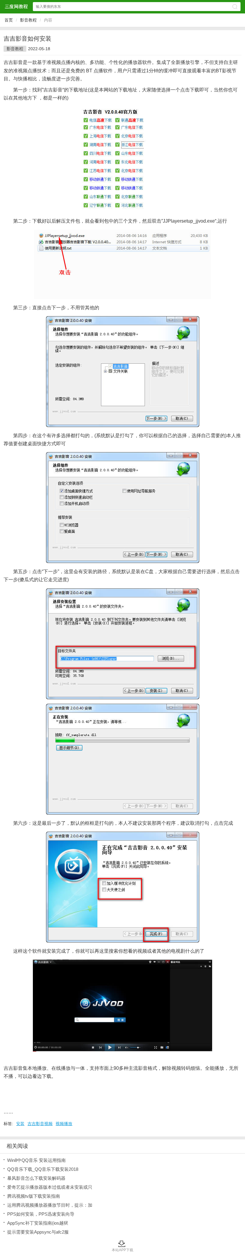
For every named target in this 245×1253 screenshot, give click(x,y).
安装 (20, 1123)
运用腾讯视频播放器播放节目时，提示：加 (49, 1205)
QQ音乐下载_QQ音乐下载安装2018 (42, 1169)
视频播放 (64, 1123)
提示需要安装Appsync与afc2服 (38, 1231)
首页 (8, 20)
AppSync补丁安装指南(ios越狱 (37, 1223)
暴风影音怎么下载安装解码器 (36, 1178)
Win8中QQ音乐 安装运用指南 (36, 1160)
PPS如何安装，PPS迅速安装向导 (40, 1214)
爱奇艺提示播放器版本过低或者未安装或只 (49, 1187)
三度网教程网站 (16, 6)
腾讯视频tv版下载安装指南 (33, 1196)
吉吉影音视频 (40, 1123)
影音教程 (28, 20)
